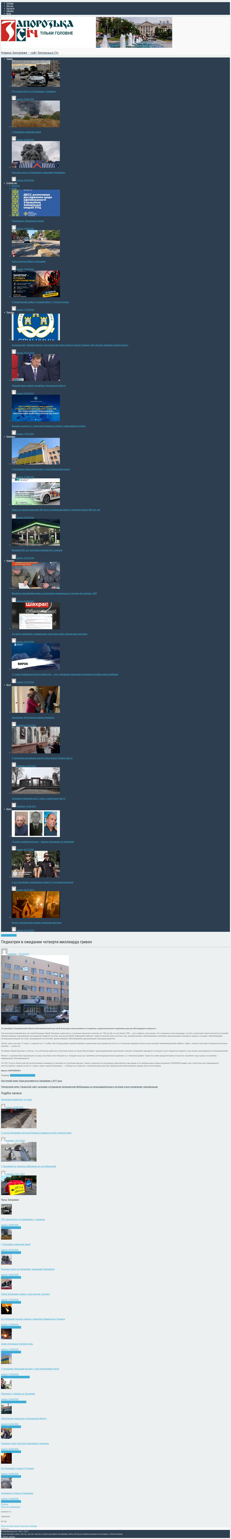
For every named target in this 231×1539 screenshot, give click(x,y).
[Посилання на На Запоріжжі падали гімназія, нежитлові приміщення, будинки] (6, 1313)
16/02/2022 (31, 806)
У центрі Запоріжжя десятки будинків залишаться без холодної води (36, 1132)
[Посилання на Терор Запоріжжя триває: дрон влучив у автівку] (6, 1288)
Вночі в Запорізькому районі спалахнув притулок (36, 922)
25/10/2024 (29, 930)
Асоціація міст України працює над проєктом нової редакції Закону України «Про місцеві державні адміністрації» (70, 345)
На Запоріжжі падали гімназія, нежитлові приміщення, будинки (33, 1319)
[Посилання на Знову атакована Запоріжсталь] (6, 1338)
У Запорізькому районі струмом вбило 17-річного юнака (40, 302)
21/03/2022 (31, 725)
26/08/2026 (13, 1399)
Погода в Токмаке (28, 1526)
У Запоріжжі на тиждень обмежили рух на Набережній (28, 1166)
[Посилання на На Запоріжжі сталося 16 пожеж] (6, 1463)
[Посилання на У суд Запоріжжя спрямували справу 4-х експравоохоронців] (36, 876)
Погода (4, 1504)
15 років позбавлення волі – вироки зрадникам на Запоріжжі (43, 841)
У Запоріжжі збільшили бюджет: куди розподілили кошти (41, 469)
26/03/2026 (29, 517)
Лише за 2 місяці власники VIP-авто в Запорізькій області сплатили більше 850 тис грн (56, 509)
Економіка (9, 1377)
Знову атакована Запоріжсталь (17, 1343)
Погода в (10, 1506)
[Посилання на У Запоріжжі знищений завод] (36, 126)
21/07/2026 (29, 682)
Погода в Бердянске (10, 1526)
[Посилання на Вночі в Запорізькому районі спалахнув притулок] (36, 917)
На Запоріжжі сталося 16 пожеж (17, 1468)
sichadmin (21, 725)
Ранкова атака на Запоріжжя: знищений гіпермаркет (39, 172)
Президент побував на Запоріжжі (18, 1393)
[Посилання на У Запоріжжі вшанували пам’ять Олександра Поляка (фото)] (36, 752)
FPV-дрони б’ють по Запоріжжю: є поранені (34, 91)
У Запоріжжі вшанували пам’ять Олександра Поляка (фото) (42, 758)
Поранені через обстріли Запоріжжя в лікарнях (25, 1443)
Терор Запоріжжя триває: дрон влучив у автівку (25, 1294)
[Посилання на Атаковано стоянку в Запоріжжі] (6, 1487)
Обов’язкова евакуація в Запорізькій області (24, 1418)
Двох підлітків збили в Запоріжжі (29, 261)
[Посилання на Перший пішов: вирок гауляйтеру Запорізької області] (36, 380)
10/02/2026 (29, 558)
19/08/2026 (29, 229)
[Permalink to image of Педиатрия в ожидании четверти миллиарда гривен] (35, 1023)
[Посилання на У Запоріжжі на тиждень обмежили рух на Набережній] (18, 1194)
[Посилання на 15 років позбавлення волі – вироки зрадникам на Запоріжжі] (36, 836)
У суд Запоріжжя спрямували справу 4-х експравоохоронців (42, 882)
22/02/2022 (31, 766)
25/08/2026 (13, 1499)
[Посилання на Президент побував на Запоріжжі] (6, 1388)
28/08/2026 (29, 99)
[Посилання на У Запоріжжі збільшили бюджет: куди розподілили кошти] (36, 463)
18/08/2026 (29, 269)
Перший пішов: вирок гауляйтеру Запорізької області (39, 385)
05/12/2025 (29, 849)
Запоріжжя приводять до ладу (16, 1099)
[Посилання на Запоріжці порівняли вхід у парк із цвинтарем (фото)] (36, 793)
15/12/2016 (24, 954)
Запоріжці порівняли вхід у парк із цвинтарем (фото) (39, 798)
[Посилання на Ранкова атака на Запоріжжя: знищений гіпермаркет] (36, 167)
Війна (3, 1227)
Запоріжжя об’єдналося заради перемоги (33, 717)
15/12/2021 (20, 1140)
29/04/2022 (18, 1107)
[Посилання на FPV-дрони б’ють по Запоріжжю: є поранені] (36, 86)
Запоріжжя (5, 935)
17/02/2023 (29, 434)
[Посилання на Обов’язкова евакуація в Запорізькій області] (6, 1413)
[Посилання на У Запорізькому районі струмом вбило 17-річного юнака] (36, 296)
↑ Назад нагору (8, 1536)
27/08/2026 (29, 477)
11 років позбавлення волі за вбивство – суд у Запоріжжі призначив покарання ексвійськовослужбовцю (65, 674)
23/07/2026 (29, 642)
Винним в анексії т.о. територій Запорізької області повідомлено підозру (49, 426)
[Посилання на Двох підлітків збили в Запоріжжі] (36, 256)
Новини (13, 935)
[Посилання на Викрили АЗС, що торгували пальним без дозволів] (36, 544)
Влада (8, 1402)
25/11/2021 (20, 1174)
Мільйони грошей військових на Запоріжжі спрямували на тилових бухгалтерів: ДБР (54, 593)
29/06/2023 (29, 393)
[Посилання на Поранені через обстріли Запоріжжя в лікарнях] (6, 1438)
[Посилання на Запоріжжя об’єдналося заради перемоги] (36, 712)
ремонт (32, 1075)
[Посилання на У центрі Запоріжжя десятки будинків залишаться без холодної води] (18, 1160)
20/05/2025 (29, 890)
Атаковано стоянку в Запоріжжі (17, 1493)
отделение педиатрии (19, 1075)
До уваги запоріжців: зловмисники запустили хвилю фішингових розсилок (49, 634)
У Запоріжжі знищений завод (26, 132)
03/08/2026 (29, 601)
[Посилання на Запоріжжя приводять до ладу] (18, 1127)
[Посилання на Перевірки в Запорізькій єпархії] (36, 215)
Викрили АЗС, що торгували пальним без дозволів (37, 550)
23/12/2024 (29, 353)
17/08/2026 (29, 309)
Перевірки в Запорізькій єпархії (28, 221)
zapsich (20, 99)
